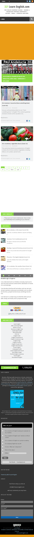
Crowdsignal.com (21, 462)
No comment (14, 108)
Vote (5, 458)
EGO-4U (17, 334)
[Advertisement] (17, 42)
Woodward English (17, 357)
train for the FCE (21, 382)
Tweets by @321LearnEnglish (9, 474)
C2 (30, 275)
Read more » (4, 117)
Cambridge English (17, 331)
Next (12, 169)
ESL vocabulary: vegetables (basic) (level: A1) (15, 143)
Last (18, 169)
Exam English (17, 347)
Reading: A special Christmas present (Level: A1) (20, 248)
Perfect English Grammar (17, 354)
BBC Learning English (17, 326)
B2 (19, 275)
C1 (25, 275)
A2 (9, 275)
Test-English (17, 355)
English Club (17, 336)
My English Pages (17, 352)
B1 (14, 275)
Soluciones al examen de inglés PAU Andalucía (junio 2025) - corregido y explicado (14, 79)
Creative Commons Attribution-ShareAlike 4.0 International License (17, 530)
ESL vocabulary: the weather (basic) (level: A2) (19, 266)
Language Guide (17, 349)
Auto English (17, 324)
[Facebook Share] (27, 121)
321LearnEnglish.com (10, 368)
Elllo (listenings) (17, 332)
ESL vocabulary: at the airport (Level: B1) (17, 230)
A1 (3, 275)
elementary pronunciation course (18, 385)
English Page (17, 340)
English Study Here (17, 344)
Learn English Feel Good (17, 350)
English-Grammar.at (17, 337)
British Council (17, 327)
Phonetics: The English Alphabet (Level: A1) (18, 257)
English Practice (17, 342)
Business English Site (17, 329)
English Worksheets (17, 346)
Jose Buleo (17, 528)
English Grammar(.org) (17, 339)
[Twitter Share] (29, 121)
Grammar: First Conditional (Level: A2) (17, 239)
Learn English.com (17, 6)
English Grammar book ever (24, 384)
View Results (12, 462)
